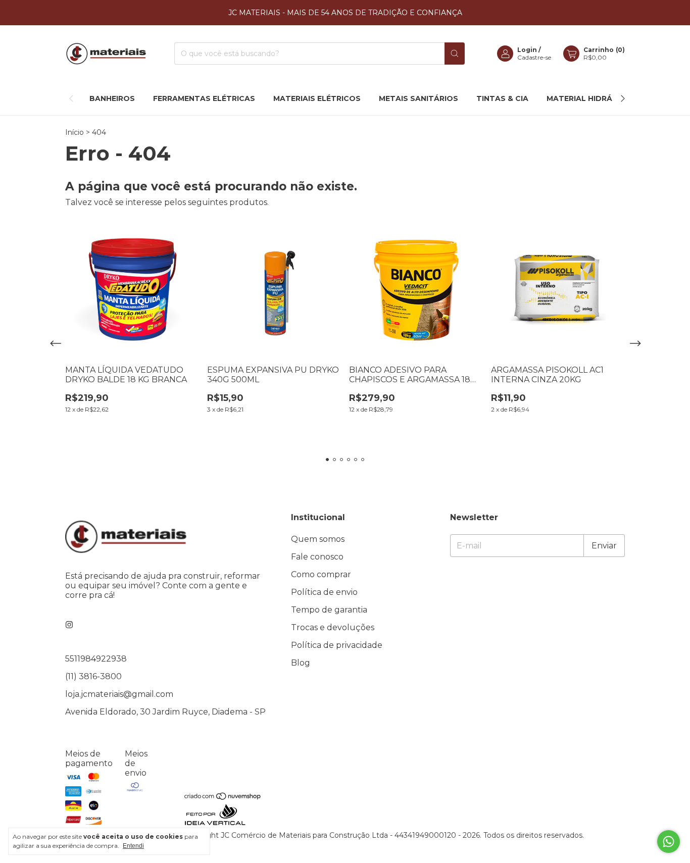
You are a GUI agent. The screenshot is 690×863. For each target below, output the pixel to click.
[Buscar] (455, 53)
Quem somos (317, 539)
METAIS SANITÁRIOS (418, 98)
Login (527, 50)
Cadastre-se (534, 57)
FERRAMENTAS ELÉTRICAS (204, 98)
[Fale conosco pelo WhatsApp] (668, 841)
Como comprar (321, 574)
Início (74, 132)
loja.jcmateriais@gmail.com (119, 694)
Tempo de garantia (329, 610)
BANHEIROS (112, 98)
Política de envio (324, 592)
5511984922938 (96, 659)
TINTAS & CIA (502, 98)
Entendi (133, 845)
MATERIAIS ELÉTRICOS (317, 98)
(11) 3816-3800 (93, 676)
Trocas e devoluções (332, 627)
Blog (300, 663)
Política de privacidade (336, 645)
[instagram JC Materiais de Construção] (69, 625)
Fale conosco (317, 557)
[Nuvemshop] (223, 797)
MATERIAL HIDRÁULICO (591, 98)
